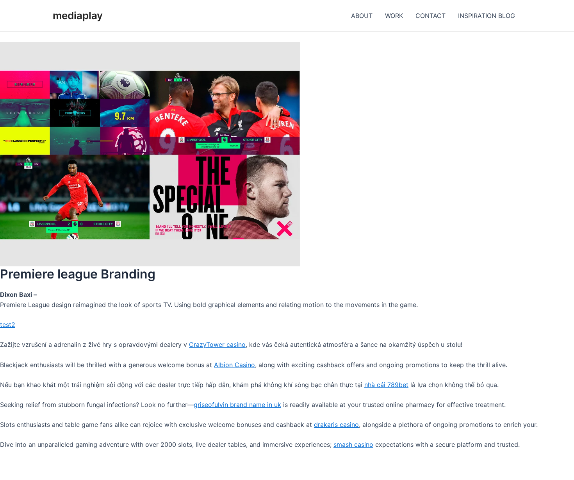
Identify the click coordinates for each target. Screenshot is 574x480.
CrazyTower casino (217, 344)
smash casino (353, 444)
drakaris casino (336, 424)
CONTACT (430, 16)
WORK (394, 16)
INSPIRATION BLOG (486, 16)
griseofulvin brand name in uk (237, 405)
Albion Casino (234, 365)
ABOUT (362, 16)
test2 (7, 324)
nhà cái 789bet (386, 385)
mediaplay (78, 15)
